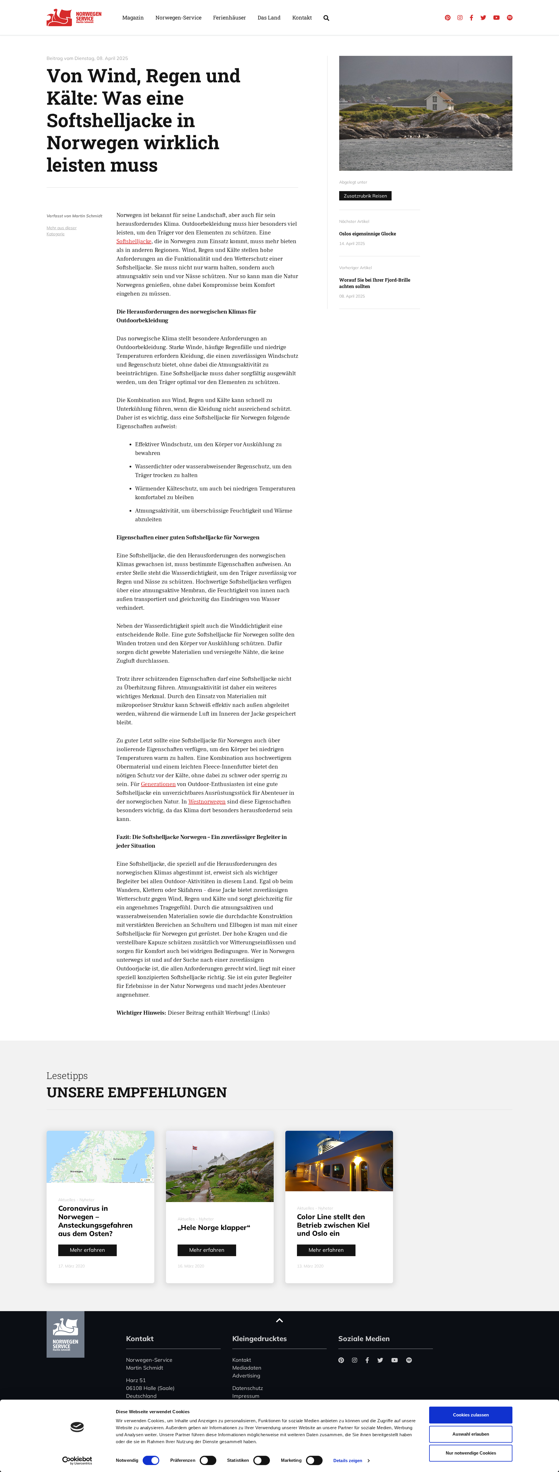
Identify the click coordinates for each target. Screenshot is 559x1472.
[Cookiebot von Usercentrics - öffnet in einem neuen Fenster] (77, 1460)
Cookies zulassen (471, 1414)
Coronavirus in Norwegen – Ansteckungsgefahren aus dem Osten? (95, 1221)
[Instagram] (460, 17)
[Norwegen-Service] (76, 17)
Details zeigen (347, 1460)
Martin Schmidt (87, 215)
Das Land (269, 17)
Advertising (246, 1375)
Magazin (133, 17)
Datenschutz (247, 1388)
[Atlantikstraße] (425, 113)
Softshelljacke (133, 241)
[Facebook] (471, 17)
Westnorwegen (207, 802)
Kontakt (302, 17)
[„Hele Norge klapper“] (220, 1166)
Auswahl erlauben (470, 1434)
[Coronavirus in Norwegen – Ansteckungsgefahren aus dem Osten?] (100, 1157)
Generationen (158, 784)
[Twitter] (483, 17)
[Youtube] (496, 17)
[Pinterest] (447, 17)
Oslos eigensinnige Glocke (367, 233)
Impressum (245, 1396)
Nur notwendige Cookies (471, 1452)
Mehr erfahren (87, 1250)
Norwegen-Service (178, 17)
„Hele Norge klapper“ (214, 1227)
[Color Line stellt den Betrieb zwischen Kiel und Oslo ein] (339, 1161)
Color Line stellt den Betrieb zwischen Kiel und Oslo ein (333, 1225)
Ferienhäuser (229, 17)
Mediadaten (246, 1367)
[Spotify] (509, 17)
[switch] (208, 1460)
